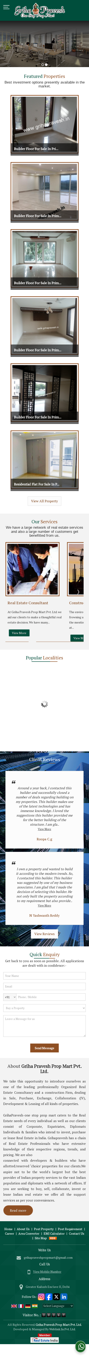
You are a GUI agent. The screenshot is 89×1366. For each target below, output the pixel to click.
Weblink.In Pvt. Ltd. (62, 1329)
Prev (11, 591)
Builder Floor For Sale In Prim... (37, 216)
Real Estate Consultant (28, 602)
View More (19, 633)
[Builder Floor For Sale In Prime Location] (44, 124)
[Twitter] (56, 1296)
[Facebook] (48, 1296)
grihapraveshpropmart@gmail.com (48, 1257)
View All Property (44, 501)
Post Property (44, 1229)
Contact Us (76, 1233)
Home (8, 1229)
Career (9, 1233)
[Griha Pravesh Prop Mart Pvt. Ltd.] (40, 11)
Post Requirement (70, 1229)
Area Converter (28, 1233)
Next (78, 591)
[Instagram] (41, 1296)
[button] (47, 1271)
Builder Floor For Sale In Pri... (36, 149)
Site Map (41, 1238)
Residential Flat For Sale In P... (36, 484)
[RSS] (53, 1238)
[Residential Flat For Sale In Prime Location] (44, 459)
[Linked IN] (63, 1296)
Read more (18, 1210)
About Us (23, 1229)
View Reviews (44, 934)
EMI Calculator (54, 1233)
